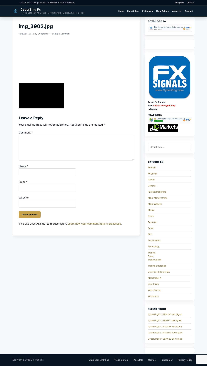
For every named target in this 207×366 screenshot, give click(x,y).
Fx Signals (147, 11)
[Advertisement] (76, 60)
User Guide (153, 284)
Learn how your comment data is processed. (95, 223)
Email (23, 181)
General (151, 185)
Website (24, 197)
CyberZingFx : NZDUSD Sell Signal (165, 332)
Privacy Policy (185, 360)
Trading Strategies (157, 265)
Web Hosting (154, 290)
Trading (151, 252)
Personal (152, 222)
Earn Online (133, 11)
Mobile (151, 210)
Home (121, 11)
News (151, 216)
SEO (150, 234)
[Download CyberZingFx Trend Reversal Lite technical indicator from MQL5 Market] (169, 122)
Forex (150, 256)
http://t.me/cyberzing (164, 105)
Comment (26, 132)
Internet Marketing (157, 191)
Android (152, 167)
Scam (151, 228)
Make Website (155, 204)
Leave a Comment (61, 33)
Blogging (152, 173)
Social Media (154, 240)
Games (151, 179)
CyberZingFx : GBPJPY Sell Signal (164, 320)
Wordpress (153, 296)
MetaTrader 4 (154, 278)
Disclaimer (167, 360)
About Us (176, 11)
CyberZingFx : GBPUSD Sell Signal (165, 314)
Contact (190, 2)
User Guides (162, 11)
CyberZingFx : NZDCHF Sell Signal (165, 326)
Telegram (179, 2)
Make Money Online (157, 198)
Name (23, 166)
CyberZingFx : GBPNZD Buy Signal (165, 338)
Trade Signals (154, 259)
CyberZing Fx (30, 9)
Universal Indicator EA (159, 271)
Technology (153, 246)
